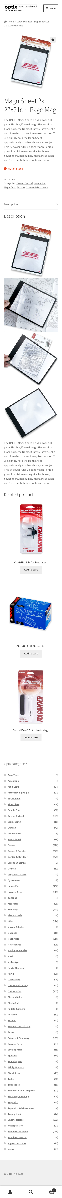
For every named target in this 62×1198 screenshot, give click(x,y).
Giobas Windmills (17, 862)
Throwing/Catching (18, 1096)
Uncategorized (16, 1119)
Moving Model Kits (17, 950)
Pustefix (12, 1014)
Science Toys (15, 1043)
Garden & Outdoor (17, 856)
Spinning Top (15, 1061)
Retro (11, 1032)
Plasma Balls (15, 997)
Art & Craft (13, 786)
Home (11, 21)
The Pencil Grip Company (21, 1090)
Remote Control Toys (19, 1026)
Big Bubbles (14, 798)
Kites (10, 921)
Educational (14, 839)
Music (11, 956)
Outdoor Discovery (18, 985)
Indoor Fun (39, 183)
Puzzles (21, 187)
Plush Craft (13, 1003)
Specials (12, 1055)
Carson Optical (24, 21)
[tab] (31, 204)
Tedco (11, 1079)
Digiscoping (14, 821)
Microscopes (14, 944)
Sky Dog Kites (15, 1049)
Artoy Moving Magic (18, 792)
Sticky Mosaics (16, 1067)
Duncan (12, 827)
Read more (31, 737)
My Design (13, 962)
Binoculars (13, 804)
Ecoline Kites (15, 833)
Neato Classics (16, 967)
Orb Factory (14, 979)
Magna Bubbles (16, 927)
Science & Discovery (37, 187)
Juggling (12, 897)
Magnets (12, 932)
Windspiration (15, 1125)
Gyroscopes (14, 880)
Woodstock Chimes (18, 1131)
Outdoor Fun (14, 991)
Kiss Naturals (15, 915)
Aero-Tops (13, 775)
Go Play (12, 868)
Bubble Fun (14, 810)
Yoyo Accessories (17, 1143)
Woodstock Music (17, 1137)
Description (11, 204)
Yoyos (11, 1149)
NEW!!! (11, 973)
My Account (10, 1192)
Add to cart (31, 569)
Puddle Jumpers (16, 1008)
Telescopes (14, 1084)
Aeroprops (13, 780)
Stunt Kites (14, 1073)
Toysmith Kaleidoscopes (21, 1108)
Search (31, 1192)
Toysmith (13, 1102)
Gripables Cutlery (17, 874)
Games (11, 845)
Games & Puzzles (17, 851)
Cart (47, 1189)
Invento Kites (15, 891)
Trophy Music (15, 1114)
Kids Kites (13, 903)
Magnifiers (10, 187)
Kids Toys (13, 909)
